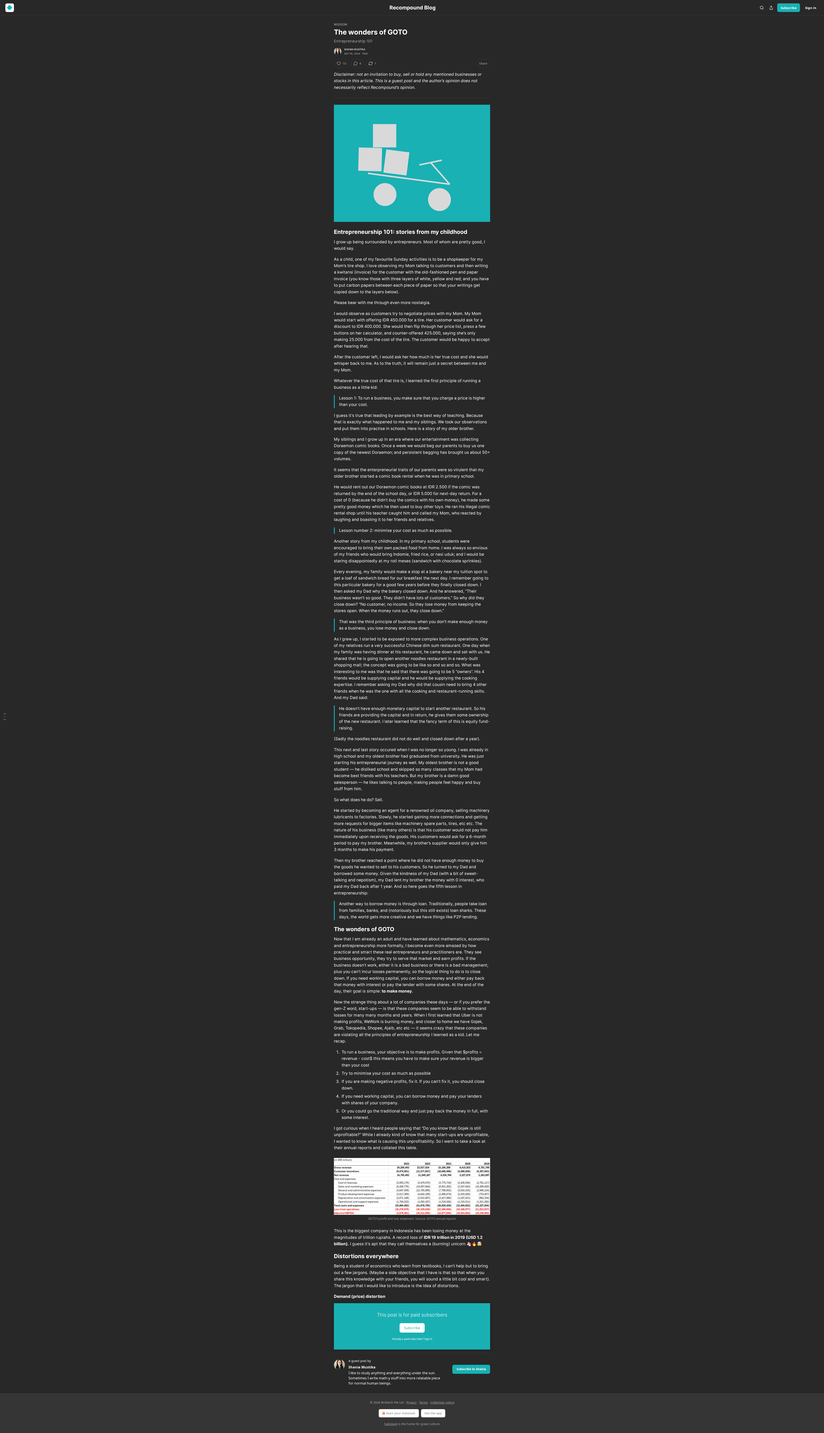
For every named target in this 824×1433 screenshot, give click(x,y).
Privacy (411, 1402)
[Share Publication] (771, 7)
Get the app (433, 1413)
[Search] (761, 7)
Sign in (810, 8)
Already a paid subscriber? (412, 1339)
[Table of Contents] (5, 716)
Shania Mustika (354, 49)
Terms (423, 1402)
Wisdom (340, 24)
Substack (390, 1424)
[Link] (327, 231)
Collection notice (442, 1402)
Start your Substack (400, 1413)
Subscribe (789, 8)
